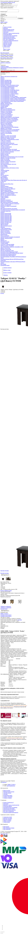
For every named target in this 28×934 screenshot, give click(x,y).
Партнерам (5, 32)
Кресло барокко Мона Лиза (7, 183)
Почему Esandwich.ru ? (8, 30)
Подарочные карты (5, 265)
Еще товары (3, 264)
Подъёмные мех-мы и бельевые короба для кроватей (13, 209)
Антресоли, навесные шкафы (7, 244)
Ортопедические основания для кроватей (10, 236)
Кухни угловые (4, 166)
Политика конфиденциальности (10, 40)
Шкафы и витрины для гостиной (8, 137)
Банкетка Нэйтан (4, 186)
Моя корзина (6, 826)
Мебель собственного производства (9, 76)
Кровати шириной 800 (6, 83)
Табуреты (3, 172)
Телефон (2, 4)
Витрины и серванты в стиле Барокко (9, 130)
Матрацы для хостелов (6, 249)
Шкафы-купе (4, 107)
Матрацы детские (5, 155)
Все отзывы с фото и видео (7, 55)
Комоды (2, 77)
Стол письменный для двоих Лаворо (9, 96)
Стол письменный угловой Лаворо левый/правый (12, 101)
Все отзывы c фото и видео (7, 57)
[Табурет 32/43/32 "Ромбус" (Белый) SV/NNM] (20, 603)
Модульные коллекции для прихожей (9, 202)
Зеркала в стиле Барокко (6, 116)
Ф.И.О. (2, 6)
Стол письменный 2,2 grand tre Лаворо (9, 93)
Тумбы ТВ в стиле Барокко (7, 125)
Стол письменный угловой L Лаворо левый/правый (13, 98)
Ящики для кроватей (5, 160)
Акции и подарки (7, 27)
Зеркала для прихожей (6, 204)
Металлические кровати (6, 225)
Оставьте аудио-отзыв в (6, 614)
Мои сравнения (6, 829)
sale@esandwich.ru (11, 785)
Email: (2, 16)
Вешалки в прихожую (6, 199)
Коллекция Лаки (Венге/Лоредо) (8, 255)
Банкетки (3, 185)
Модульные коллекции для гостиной (9, 144)
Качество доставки (7, 43)
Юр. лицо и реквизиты (8, 39)
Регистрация (6, 52)
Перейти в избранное (5, 62)
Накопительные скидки (8, 29)
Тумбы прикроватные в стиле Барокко (9, 127)
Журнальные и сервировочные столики (10, 139)
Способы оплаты (7, 792)
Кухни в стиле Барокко (6, 113)
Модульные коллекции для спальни (9, 208)
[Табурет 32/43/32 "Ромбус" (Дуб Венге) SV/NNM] (3, 580)
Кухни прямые (4, 165)
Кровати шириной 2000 (6, 220)
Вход (2, 52)
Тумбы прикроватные (6, 102)
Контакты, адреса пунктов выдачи (11, 33)
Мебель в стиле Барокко (6, 108)
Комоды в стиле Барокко (6, 133)
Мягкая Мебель (4, 177)
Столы (2, 169)
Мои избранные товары (8, 827)
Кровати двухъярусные (6, 80)
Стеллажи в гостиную (6, 141)
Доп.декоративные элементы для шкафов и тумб (12, 246)
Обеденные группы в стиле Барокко (9, 118)
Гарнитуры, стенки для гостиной (8, 135)
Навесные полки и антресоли (7, 143)
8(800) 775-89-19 (4, 613)
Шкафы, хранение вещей (6, 103)
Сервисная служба (7, 41)
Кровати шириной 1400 (6, 217)
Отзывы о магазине (7, 796)
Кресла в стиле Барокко (6, 123)
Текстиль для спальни (6, 233)
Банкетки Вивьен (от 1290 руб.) (8, 188)
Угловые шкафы (4, 106)
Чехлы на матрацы (5, 235)
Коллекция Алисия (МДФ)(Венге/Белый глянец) (12, 253)
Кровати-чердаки (5, 154)
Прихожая (3, 198)
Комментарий (4, 11)
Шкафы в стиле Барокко (6, 128)
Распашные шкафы (5, 104)
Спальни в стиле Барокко (6, 112)
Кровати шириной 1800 (6, 219)
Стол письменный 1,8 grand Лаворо (9, 91)
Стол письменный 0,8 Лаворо (7, 87)
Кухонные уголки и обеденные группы (10, 85)
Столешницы (4, 176)
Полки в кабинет (4, 196)
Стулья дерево (4, 171)
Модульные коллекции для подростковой (10, 150)
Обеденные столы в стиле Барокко (9, 120)
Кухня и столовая (5, 162)
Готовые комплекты (5, 148)
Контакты (5, 28)
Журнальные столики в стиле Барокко (9, 119)
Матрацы (3, 227)
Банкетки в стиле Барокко (7, 122)
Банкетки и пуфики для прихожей (8, 206)
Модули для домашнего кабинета (8, 195)
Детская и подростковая (6, 146)
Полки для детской (5, 159)
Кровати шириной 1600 (6, 82)
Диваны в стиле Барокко (6, 124)
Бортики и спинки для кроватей (8, 161)
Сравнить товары (5, 66)
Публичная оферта (7, 34)
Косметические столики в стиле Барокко (10, 129)
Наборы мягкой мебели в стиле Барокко (10, 117)
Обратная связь (4, 833)
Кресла (2, 182)
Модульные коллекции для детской (9, 149)
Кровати (2, 78)
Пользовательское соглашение (10, 35)
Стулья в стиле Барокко (6, 132)
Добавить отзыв (8, 590)
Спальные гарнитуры (6, 211)
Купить (2, 293)
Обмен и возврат (7, 45)
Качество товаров (7, 44)
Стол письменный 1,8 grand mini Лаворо (10, 90)
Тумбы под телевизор (6, 140)
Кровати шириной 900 (6, 214)
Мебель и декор (6, 270)
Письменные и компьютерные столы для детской (12, 156)
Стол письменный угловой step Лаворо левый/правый (13, 99)
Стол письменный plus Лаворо (8, 95)
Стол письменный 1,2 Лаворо (7, 88)
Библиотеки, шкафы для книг (7, 138)
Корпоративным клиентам (9, 38)
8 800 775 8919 (4, 22)
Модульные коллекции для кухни (8, 164)
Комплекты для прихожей (7, 201)
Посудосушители (4, 175)
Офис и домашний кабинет (7, 191)
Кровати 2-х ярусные (5, 153)
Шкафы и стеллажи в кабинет (7, 193)
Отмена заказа (6, 46)
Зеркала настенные (5, 230)
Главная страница (7, 267)
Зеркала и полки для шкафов (7, 245)
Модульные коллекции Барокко (8, 109)
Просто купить (6, 790)
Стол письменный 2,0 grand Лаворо (9, 92)
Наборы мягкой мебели (6, 190)
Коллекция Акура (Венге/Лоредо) (8, 254)
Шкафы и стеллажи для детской (8, 157)
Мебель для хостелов (5, 248)
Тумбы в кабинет (4, 197)
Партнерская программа (8, 36)
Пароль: (3, 18)
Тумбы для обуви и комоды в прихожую (10, 203)
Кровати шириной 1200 (6, 81)
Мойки (2, 174)
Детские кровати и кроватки (7, 151)
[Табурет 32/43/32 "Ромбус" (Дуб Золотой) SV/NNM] (12, 603)
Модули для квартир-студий (7, 250)
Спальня (2, 207)
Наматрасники (4, 234)
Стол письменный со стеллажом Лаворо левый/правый (13, 97)
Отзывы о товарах (7, 797)
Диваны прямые (4, 178)
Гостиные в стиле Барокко (7, 114)
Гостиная (3, 134)
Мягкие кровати (4, 224)
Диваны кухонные (5, 170)
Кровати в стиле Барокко (6, 111)
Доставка (5, 794)
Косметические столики (6, 229)
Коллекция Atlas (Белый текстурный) (9, 251)
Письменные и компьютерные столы (9, 86)
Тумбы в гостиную (5, 145)
